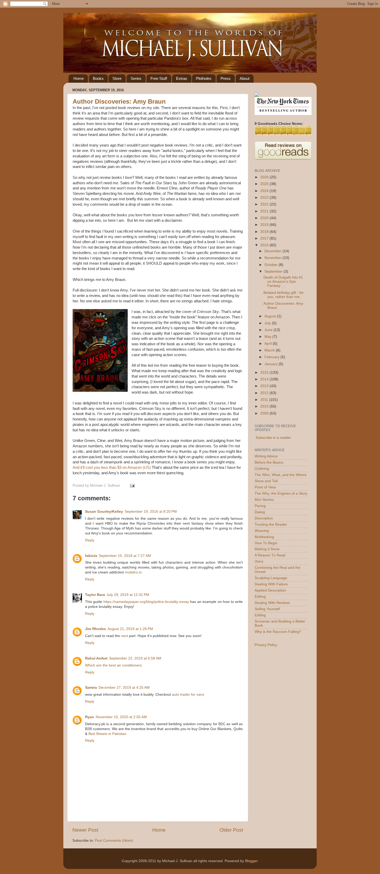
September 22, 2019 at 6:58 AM (135, 658)
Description (264, 518)
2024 (265, 191)
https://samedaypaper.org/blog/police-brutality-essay (146, 602)
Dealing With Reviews (272, 603)
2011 (264, 400)
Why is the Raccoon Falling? (278, 632)
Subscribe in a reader (273, 438)
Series (136, 78)
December (273, 251)
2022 (265, 204)
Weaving (262, 531)
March (270, 350)
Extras (181, 78)
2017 (265, 238)
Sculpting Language (271, 578)
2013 (265, 386)
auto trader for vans (188, 694)
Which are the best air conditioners (113, 665)
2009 (265, 413)
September (274, 271)
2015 (265, 372)
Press (226, 78)
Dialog (260, 512)
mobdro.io (133, 572)
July (268, 323)
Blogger (251, 861)
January (271, 364)
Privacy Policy (266, 645)
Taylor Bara (95, 595)
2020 (265, 218)
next (124, 636)
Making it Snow (267, 549)
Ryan (89, 717)
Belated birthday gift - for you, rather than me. (283, 295)
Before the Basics (269, 462)
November (273, 258)
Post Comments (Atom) (114, 840)
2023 (265, 198)
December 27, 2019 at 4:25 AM (124, 687)
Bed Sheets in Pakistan (107, 734)
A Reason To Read (270, 555)
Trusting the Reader (271, 524)
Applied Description (270, 590)
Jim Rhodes (95, 629)
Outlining (262, 469)
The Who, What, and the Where (281, 475)
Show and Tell (266, 481)
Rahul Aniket (96, 658)
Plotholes (203, 78)
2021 (265, 211)
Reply (89, 540)
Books (98, 78)
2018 (265, 232)
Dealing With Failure (271, 584)
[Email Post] (131, 485)
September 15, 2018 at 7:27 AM (125, 556)
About (244, 78)
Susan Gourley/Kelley (104, 511)
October (271, 265)
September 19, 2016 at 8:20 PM (151, 511)
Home (78, 78)
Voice (259, 561)
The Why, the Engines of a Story (281, 493)
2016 (265, 245)
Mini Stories (264, 500)
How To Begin (266, 543)
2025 (265, 184)
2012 (265, 393)
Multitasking (264, 537)
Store (116, 78)
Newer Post (85, 830)
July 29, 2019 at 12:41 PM (128, 595)
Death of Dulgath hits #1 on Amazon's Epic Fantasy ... (283, 281)
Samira (91, 687)
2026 (265, 177)
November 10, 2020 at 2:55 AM (121, 717)
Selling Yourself (267, 609)
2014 (265, 379)
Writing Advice (266, 456)
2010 (265, 406)
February (272, 357)
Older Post (231, 830)
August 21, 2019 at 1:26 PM (130, 629)
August (270, 316)
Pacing (260, 506)
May (268, 337)
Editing (260, 597)
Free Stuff (158, 78)
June (268, 330)
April (268, 344)
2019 (265, 225)
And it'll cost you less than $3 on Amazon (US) (112, 467)
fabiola (91, 556)
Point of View (265, 487)
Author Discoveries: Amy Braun (119, 101)
